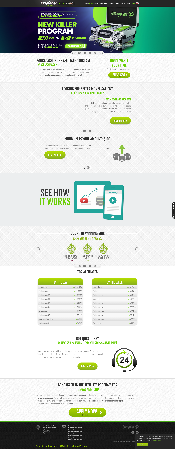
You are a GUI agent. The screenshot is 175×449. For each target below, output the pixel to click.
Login (133, 3)
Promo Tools (104, 3)
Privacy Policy (52, 446)
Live (64, 3)
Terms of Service (41, 446)
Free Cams (120, 441)
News (97, 3)
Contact (86, 446)
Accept (142, 444)
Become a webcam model (131, 441)
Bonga (89, 3)
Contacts (123, 3)
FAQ (128, 3)
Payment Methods (73, 446)
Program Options (114, 3)
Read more (120, 121)
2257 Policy (62, 446)
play (84, 200)
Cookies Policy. (157, 440)
